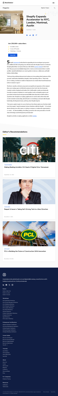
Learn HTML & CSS (6, 354)
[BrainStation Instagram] (12, 285)
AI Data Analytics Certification (9, 328)
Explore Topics (45, 8)
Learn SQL (5, 356)
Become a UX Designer (7, 337)
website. (35, 116)
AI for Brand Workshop (8, 309)
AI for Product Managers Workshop (10, 302)
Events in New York (7, 291)
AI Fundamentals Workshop (9, 300)
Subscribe (12, 55)
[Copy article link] (36, 35)
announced (17, 62)
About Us (5, 362)
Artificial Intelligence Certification (10, 324)
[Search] (54, 8)
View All (4, 345)
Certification (5, 384)
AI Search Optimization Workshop (10, 313)
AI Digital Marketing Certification (9, 331)
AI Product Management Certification (10, 326)
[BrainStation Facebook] (6, 285)
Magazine (5, 367)
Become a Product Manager (8, 339)
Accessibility (53, 391)
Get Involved (5, 365)
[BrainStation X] (9, 285)
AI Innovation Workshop (8, 318)
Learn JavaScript (6, 352)
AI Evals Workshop (7, 311)
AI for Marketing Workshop (8, 304)
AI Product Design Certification (9, 330)
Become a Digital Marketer (8, 341)
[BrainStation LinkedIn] (3, 284)
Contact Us (5, 369)
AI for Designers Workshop (8, 306)
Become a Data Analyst (8, 343)
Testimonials (5, 386)
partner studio (38, 66)
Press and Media (6, 371)
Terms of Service (46, 391)
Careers (4, 364)
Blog (4, 373)
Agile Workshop (6, 316)
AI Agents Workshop (7, 315)
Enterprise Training (7, 379)
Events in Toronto (6, 294)
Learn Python (5, 350)
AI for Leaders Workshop (8, 307)
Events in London (6, 292)
